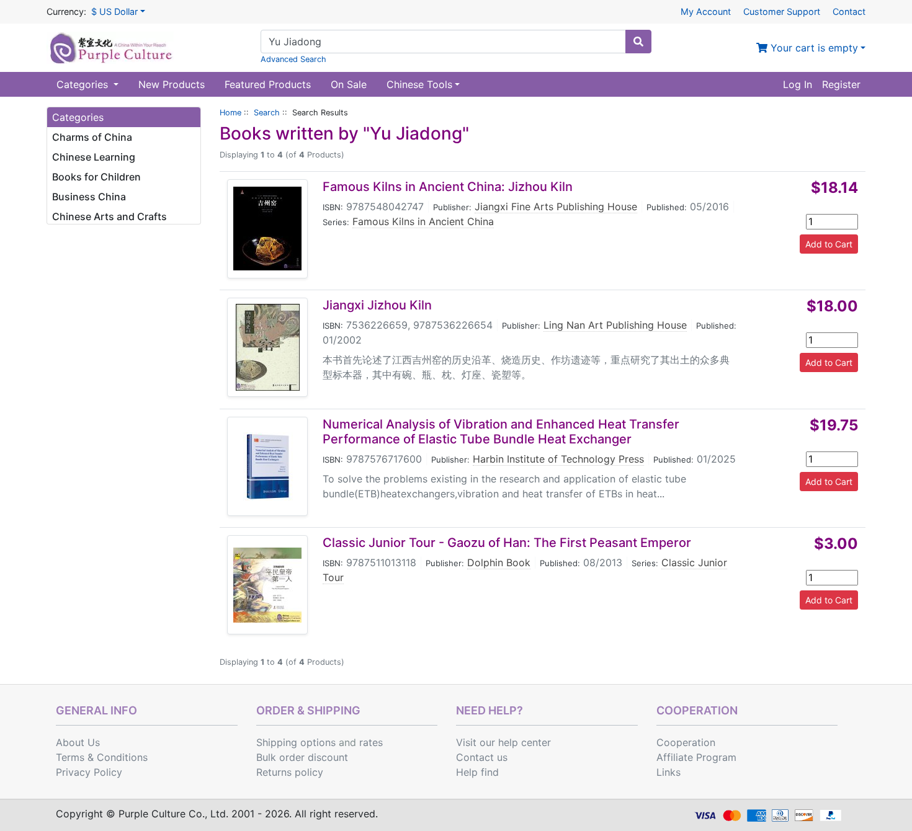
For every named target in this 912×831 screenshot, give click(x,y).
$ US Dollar (114, 11)
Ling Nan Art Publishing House (615, 325)
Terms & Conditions (102, 757)
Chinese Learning (93, 157)
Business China (89, 196)
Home (230, 112)
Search (267, 112)
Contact (849, 11)
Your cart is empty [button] (812, 48)
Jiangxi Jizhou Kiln (377, 305)
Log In (797, 84)
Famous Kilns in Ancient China (423, 221)
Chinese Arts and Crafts (109, 216)
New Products (171, 84)
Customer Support (781, 11)
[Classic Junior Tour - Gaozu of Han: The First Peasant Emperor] (267, 585)
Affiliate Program (696, 757)
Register (841, 84)
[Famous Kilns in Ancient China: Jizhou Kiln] (267, 228)
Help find (477, 772)
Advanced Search (293, 59)
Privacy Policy (89, 772)
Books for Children (96, 177)
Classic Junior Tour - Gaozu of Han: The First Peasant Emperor (507, 542)
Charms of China (92, 137)
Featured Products (268, 84)
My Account (706, 11)
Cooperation (685, 742)
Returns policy (289, 772)
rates (371, 742)
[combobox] (443, 41)
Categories (83, 84)
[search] (638, 41)
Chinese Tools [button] (419, 84)
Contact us (481, 757)
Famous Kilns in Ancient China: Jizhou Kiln (448, 186)
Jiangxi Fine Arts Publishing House (556, 206)
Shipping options (296, 742)
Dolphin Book (498, 562)
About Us (78, 742)
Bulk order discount (302, 757)
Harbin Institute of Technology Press (558, 459)
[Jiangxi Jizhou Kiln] (268, 347)
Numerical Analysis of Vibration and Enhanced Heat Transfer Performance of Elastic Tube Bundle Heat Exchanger (501, 432)
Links (668, 772)
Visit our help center (503, 742)
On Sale (349, 84)
